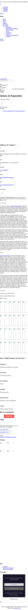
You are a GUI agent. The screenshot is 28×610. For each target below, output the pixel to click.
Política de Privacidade (8, 568)
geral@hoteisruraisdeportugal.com (8, 437)
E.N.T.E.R (5, 24)
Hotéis (4, 20)
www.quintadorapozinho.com (7, 184)
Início (4, 19)
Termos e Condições (14, 595)
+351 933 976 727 (4, 432)
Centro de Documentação (12, 35)
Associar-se (8, 32)
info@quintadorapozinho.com (7, 177)
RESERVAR (9, 416)
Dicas (4, 21)
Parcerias (8, 34)
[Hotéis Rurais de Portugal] (1, 13)
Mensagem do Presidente (12, 28)
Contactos (8, 36)
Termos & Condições (8, 569)
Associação (5, 26)
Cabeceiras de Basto (5, 255)
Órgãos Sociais (9, 30)
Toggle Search (3, 79)
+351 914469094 (4, 170)
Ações (7, 31)
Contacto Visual (16, 608)
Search (2, 40)
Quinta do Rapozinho (16, 206)
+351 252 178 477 (4, 429)
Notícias (5, 23)
